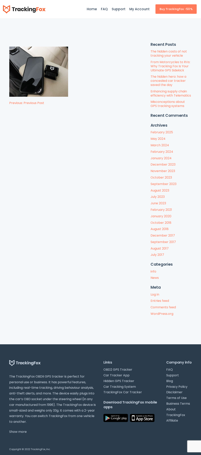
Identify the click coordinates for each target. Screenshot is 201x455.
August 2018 (160, 229)
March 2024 (160, 145)
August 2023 (160, 190)
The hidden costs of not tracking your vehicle (169, 53)
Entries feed (160, 300)
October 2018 (161, 222)
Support (118, 9)
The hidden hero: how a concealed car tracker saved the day (168, 80)
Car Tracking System (119, 386)
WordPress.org (162, 313)
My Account (139, 9)
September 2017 (163, 242)
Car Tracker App (116, 375)
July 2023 (158, 196)
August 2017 (160, 248)
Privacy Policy (176, 386)
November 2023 (163, 171)
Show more (18, 431)
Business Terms (178, 403)
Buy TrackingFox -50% (176, 9)
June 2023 (158, 203)
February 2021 (161, 209)
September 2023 (163, 184)
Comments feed (163, 307)
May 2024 (158, 138)
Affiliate (172, 420)
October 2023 (161, 177)
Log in (155, 294)
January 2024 (161, 158)
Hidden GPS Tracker (118, 381)
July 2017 (157, 254)
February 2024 (162, 151)
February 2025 (162, 132)
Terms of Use (176, 398)
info (153, 271)
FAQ (104, 9)
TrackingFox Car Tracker (122, 392)
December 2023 (163, 164)
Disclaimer (174, 392)
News (155, 277)
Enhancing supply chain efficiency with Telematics (171, 93)
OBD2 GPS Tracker (117, 369)
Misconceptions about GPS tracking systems (168, 103)
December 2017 (163, 235)
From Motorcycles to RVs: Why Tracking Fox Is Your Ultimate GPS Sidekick (170, 66)
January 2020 (161, 216)
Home (92, 9)
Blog (169, 381)
